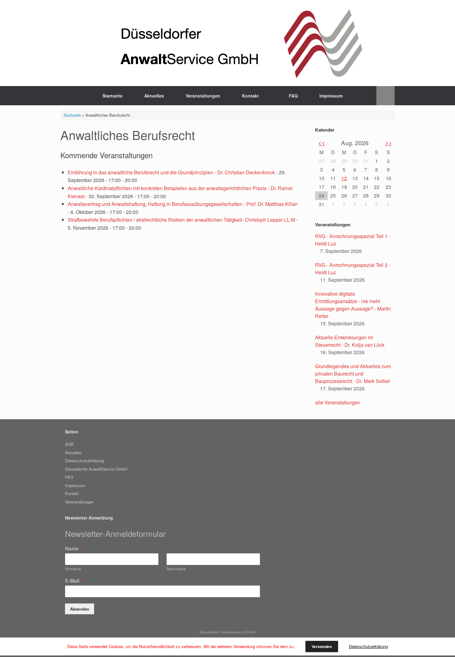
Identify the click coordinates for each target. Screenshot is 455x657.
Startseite (112, 96)
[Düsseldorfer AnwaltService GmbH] (227, 43)
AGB (69, 444)
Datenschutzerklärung (84, 460)
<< (321, 142)
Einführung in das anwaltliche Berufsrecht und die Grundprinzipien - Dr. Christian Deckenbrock (171, 172)
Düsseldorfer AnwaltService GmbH (96, 469)
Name (73, 549)
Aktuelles (154, 96)
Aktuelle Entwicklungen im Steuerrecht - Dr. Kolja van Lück (349, 341)
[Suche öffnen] (385, 95)
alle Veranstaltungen (337, 402)
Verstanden (322, 646)
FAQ (293, 96)
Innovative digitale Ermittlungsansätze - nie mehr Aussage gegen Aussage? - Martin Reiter (353, 305)
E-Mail (73, 581)
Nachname (176, 569)
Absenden (79, 609)
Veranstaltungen (203, 96)
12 (344, 178)
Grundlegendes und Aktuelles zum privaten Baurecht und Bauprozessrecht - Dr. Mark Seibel (353, 374)
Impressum (331, 96)
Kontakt (250, 96)
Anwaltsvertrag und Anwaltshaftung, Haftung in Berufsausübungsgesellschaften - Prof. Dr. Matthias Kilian (183, 203)
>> (388, 142)
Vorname (73, 569)
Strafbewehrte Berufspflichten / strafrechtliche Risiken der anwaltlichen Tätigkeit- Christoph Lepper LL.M (181, 219)
